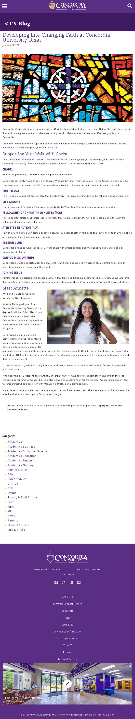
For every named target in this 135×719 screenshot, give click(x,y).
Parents (13, 520)
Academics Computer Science (28, 451)
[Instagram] (64, 582)
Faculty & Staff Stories (23, 497)
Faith (11, 502)
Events (12, 492)
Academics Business (21, 446)
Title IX (67, 645)
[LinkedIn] (71, 582)
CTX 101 (13, 483)
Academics (15, 442)
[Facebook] (56, 582)
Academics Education (22, 456)
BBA (10, 474)
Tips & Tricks (16, 529)
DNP (11, 488)
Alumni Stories (17, 469)
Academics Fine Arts (21, 460)
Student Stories (18, 525)
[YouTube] (79, 582)
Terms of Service (67, 659)
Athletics (67, 597)
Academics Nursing (21, 465)
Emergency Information (67, 631)
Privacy (67, 652)
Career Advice (17, 479)
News (11, 516)
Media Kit (67, 624)
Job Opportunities (67, 638)
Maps (68, 617)
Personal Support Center (67, 604)
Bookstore (67, 611)
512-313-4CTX (67, 574)
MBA (11, 506)
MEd (10, 511)
